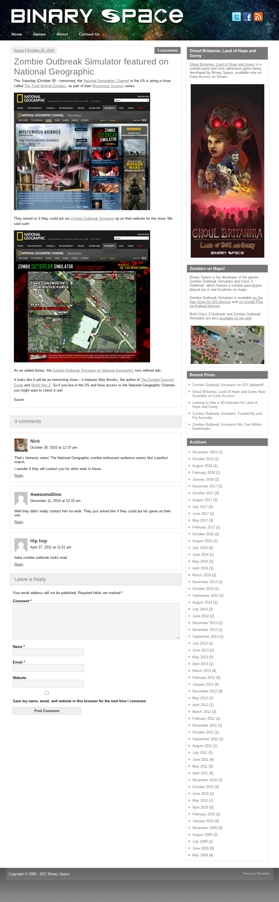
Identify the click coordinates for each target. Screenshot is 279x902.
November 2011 (204, 725)
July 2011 (199, 753)
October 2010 (203, 787)
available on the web (235, 318)
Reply (18, 476)
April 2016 (200, 568)
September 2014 (205, 596)
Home (16, 34)
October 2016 (203, 534)
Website (19, 678)
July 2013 (200, 643)
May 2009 (200, 855)
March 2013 (201, 671)
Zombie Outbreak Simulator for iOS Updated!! (228, 385)
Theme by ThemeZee (256, 873)
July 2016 (200, 548)
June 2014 (200, 616)
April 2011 (200, 773)
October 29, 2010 (40, 50)
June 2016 (200, 555)
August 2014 (202, 602)
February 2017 (203, 527)
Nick (35, 441)
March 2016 (201, 575)
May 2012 (200, 698)
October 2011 (202, 732)
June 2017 (200, 514)
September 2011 (205, 739)
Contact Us (89, 34)
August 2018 (202, 466)
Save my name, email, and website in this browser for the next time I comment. (80, 701)
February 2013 (203, 677)
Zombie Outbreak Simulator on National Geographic (93, 370)
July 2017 (200, 507)
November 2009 (204, 828)
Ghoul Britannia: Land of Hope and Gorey (222, 64)
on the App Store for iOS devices (226, 300)
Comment (22, 601)
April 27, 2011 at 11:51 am (50, 547)
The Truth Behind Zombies (45, 86)
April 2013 (200, 664)
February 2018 (203, 473)
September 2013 (205, 636)
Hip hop (38, 540)
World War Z (41, 385)
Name (19, 647)
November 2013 (204, 630)
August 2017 (202, 500)
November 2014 (204, 582)
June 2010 (200, 794)
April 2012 (200, 705)
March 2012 (201, 712)
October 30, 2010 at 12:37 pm (53, 447)
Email (19, 662)
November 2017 (204, 486)
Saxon (19, 50)
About (62, 34)
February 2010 (203, 814)
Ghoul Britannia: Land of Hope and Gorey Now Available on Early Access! (228, 394)
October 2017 (203, 493)
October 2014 (203, 589)
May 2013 (200, 657)
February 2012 (203, 718)
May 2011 (200, 766)
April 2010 (200, 807)
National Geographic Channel (106, 81)
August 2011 (202, 746)
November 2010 (204, 780)
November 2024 (204, 452)
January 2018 (203, 479)
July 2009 (200, 841)
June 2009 (200, 848)
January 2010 (203, 821)
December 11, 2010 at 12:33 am (55, 501)
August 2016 (202, 541)
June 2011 (200, 759)
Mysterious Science (108, 86)
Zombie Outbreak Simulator (92, 218)
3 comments (167, 50)
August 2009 (202, 835)
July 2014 (200, 609)
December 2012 (204, 691)
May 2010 (200, 800)
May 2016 (200, 561)
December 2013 (204, 623)
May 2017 (200, 520)
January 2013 (203, 684)
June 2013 (200, 650)
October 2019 (203, 459)
